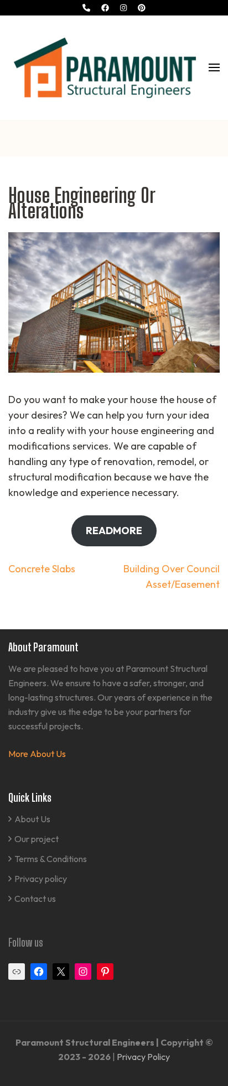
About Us (32, 818)
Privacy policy (40, 878)
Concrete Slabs (41, 568)
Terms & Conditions (50, 858)
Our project (36, 838)
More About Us (37, 753)
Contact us (35, 898)
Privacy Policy (143, 1056)
